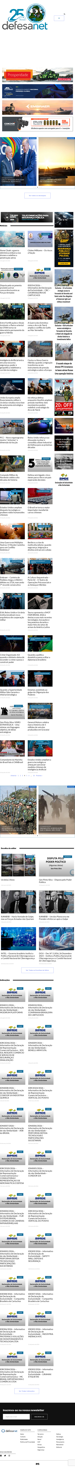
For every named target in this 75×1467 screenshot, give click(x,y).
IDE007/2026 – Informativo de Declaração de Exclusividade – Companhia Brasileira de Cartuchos (40, 1297)
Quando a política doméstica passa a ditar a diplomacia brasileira (39, 657)
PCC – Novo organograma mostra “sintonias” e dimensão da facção (11, 440)
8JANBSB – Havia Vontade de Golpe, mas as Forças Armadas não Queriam (17, 917)
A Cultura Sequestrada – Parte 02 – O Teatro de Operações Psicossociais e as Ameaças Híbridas (39, 581)
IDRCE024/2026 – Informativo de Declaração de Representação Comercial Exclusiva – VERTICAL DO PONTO (40, 1093)
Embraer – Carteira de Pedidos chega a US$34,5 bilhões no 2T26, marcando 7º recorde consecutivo (12, 581)
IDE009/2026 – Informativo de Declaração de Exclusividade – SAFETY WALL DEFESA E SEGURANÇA (40, 1256)
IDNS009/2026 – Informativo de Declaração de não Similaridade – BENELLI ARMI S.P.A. (40, 1046)
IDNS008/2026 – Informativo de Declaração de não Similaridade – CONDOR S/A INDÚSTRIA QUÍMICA (12, 1093)
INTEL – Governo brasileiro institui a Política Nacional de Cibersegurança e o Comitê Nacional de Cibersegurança (18, 955)
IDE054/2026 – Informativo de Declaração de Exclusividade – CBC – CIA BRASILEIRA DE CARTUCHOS (40, 290)
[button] (64, 14)
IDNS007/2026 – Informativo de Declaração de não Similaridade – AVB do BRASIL (12, 1129)
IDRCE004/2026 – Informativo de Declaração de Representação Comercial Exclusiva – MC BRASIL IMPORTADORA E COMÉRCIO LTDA (12, 1375)
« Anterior (13, 775)
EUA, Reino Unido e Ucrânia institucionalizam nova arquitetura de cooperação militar (12, 616)
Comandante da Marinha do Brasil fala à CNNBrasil (11, 760)
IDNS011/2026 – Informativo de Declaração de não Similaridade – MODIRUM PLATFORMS (12, 1009)
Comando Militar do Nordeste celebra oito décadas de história (10, 477)
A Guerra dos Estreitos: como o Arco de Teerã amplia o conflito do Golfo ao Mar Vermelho (39, 326)
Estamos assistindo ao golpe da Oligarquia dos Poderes (38, 692)
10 (34, 775)
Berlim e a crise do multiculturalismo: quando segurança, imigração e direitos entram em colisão (39, 546)
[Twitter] (5, 1456)
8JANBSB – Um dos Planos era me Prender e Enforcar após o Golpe (54, 917)
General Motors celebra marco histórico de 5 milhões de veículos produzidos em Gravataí (38, 726)
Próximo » (39, 775)
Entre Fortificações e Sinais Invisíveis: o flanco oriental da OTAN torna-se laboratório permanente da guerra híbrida (12, 328)
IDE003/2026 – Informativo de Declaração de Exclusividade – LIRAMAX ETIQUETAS (40, 1373)
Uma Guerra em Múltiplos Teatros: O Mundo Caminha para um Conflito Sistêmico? (12, 546)
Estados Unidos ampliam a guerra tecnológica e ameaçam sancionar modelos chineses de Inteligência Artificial (39, 764)
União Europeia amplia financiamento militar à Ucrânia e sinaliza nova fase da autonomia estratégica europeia (12, 402)
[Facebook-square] (1, 1456)
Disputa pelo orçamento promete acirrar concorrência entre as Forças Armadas (11, 289)
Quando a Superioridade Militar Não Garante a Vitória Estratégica (11, 692)
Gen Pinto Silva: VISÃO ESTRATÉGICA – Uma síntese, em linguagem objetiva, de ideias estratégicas (10, 727)
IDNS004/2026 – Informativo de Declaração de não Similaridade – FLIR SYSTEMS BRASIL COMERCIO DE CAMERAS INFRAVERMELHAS (12, 1217)
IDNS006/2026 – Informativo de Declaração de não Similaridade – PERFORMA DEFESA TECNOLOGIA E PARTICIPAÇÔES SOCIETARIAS (40, 1133)
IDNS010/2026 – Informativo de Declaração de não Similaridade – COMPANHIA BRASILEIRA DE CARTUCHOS (40, 1010)
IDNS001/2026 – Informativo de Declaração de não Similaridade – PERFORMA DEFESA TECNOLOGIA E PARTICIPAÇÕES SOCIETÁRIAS (12, 1258)
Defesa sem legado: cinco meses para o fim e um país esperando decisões (39, 477)
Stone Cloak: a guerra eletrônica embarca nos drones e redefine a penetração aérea (10, 254)
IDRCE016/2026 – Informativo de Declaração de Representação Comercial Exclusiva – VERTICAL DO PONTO (40, 1216)
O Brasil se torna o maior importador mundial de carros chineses (39, 509)
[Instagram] (9, 1456)
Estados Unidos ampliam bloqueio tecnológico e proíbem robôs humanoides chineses (12, 511)
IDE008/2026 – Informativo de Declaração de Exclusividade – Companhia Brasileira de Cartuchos (12, 1297)
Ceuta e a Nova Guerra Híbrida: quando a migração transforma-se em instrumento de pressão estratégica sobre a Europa (40, 365)
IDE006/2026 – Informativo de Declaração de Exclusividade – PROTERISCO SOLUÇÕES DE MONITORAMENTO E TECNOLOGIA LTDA (12, 1335)
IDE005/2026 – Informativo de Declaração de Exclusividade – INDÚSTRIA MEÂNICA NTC (40, 1333)
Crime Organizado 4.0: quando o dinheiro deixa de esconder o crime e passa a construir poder (12, 658)
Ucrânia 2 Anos (8, 879)
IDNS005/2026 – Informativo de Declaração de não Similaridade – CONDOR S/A (40, 1172)
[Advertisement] (37, 45)
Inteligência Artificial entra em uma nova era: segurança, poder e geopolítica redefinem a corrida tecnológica (12, 365)
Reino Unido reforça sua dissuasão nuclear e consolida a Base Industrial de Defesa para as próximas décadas (40, 442)
